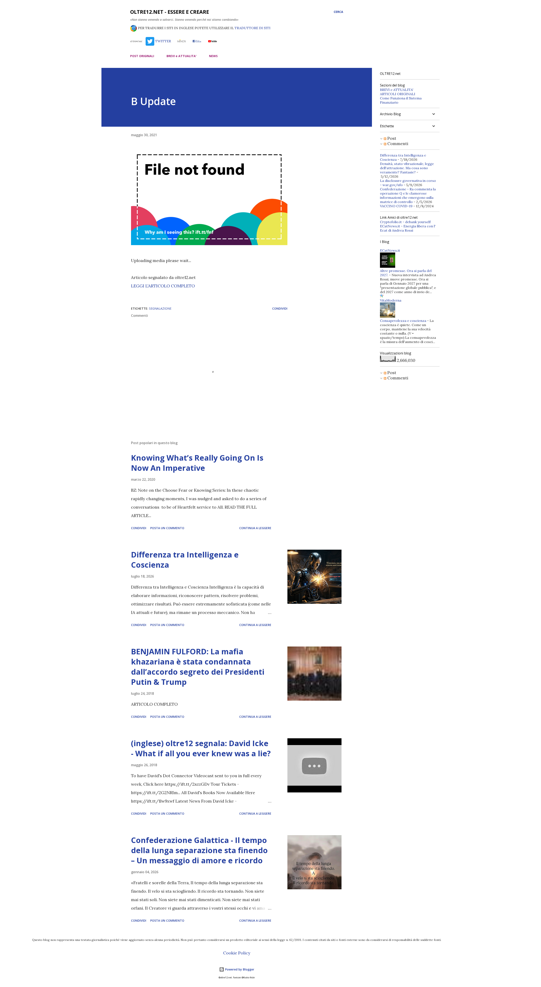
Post (391, 138)
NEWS (213, 56)
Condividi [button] (279, 308)
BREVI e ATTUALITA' (182, 56)
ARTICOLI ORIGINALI (397, 94)
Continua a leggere (255, 528)
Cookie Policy (236, 952)
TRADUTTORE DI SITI (252, 28)
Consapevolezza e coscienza (403, 320)
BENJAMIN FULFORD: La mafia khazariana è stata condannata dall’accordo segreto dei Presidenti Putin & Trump (197, 666)
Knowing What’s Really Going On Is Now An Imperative (197, 463)
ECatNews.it (390, 250)
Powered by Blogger (239, 969)
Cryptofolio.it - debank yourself (405, 222)
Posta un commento (167, 528)
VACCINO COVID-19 (396, 206)
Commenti (397, 143)
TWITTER (162, 41)
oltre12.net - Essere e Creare (169, 11)
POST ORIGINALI (142, 56)
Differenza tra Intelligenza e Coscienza (185, 559)
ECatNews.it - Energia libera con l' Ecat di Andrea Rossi (408, 228)
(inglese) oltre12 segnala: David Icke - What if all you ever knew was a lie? (201, 748)
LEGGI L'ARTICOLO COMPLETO (163, 285)
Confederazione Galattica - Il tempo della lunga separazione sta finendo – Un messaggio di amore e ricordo (199, 850)
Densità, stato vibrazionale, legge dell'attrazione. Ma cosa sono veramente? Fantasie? (407, 168)
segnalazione (160, 308)
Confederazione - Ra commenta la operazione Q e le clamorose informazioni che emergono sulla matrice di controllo (408, 195)
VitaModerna (390, 300)
